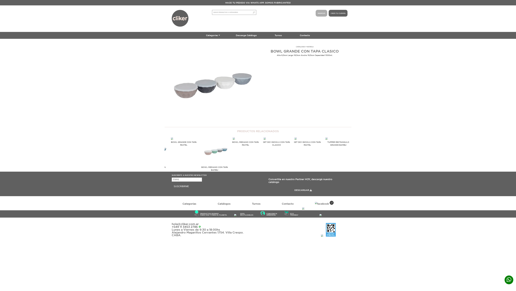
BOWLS (310, 47)
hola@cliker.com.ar (185, 224)
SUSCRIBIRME (181, 186)
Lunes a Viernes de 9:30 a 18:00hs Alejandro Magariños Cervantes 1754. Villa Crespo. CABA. (208, 232)
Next (167, 149)
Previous (160, 149)
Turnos (278, 35)
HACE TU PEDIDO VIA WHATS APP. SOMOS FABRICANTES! (258, 2)
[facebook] (322, 204)
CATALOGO (300, 47)
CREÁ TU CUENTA (338, 13)
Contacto (305, 35)
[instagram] (332, 203)
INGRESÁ (321, 13)
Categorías (212, 35)
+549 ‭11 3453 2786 (185, 226)
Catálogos (224, 203)
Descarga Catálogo (246, 35)
